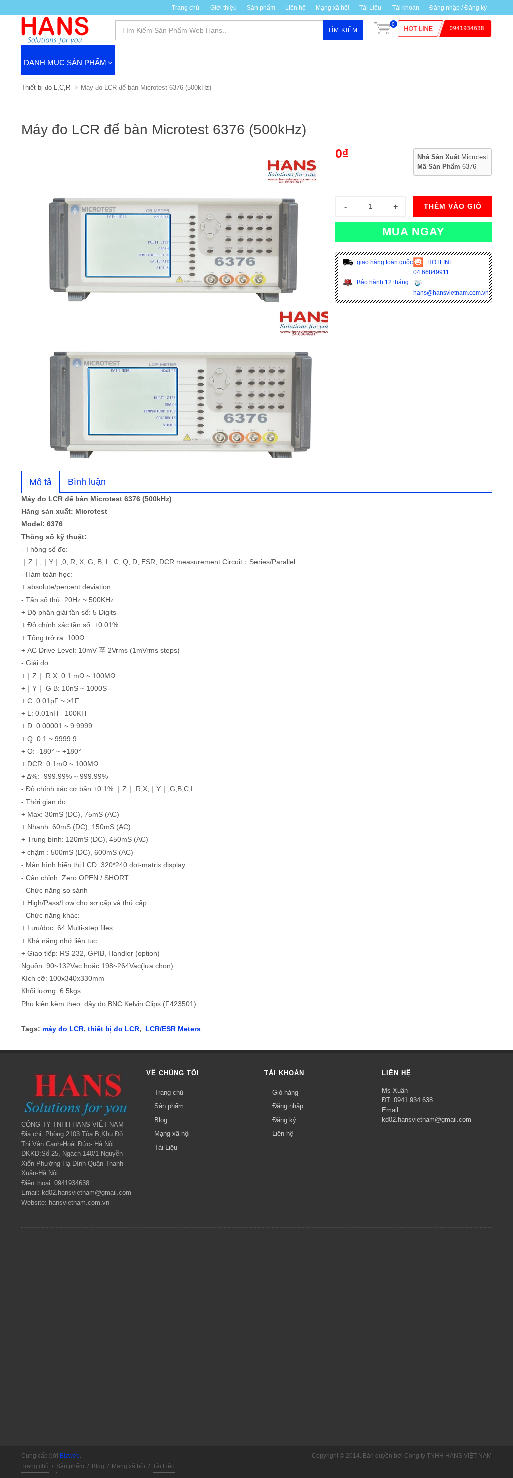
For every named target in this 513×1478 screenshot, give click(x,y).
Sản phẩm (261, 7)
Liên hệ (295, 7)
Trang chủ (168, 1092)
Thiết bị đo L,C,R (45, 87)
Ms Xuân (395, 1090)
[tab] (40, 482)
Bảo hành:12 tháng (382, 282)
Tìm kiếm (343, 30)
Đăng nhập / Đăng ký (458, 7)
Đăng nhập (287, 1106)
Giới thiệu (223, 7)
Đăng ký (284, 1120)
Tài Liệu (370, 7)
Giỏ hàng (285, 1092)
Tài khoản (405, 7)
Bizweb (70, 1455)
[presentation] (40, 482)
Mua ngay (413, 231)
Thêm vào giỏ (453, 206)
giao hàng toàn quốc (384, 262)
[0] (382, 30)
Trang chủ (185, 7)
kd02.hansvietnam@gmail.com (426, 1119)
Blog (160, 1120)
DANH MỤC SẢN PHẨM (65, 62)
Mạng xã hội (332, 7)
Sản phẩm (169, 1106)
